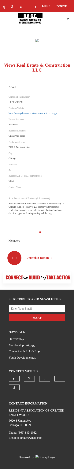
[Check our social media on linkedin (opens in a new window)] (14, 387)
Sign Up (37, 317)
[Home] (30, 18)
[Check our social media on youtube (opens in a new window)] (22, 6)
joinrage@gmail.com (29, 437)
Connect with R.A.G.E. (23, 351)
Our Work (15, 339)
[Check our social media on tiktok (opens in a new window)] (30, 6)
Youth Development (21, 357)
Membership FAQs (20, 345)
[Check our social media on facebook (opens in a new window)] (14, 6)
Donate (62, 6)
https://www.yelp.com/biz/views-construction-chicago (33, 113)
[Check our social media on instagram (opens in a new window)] (6, 6)
